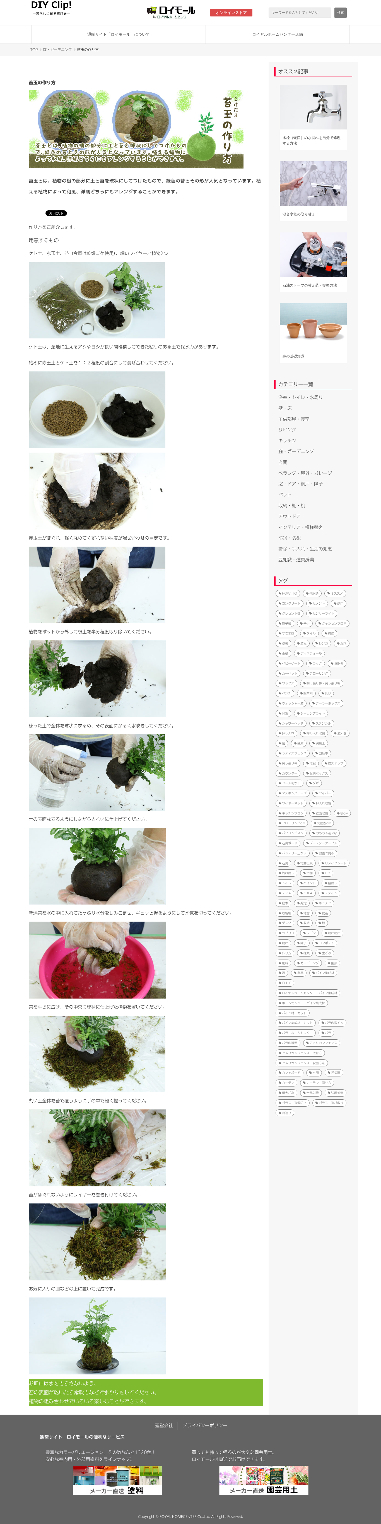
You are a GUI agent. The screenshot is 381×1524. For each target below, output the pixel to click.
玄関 (282, 462)
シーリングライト (312, 713)
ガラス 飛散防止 (294, 1102)
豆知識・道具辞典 (296, 559)
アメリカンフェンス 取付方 (302, 1052)
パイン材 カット (294, 1013)
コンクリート (291, 603)
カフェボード (291, 1072)
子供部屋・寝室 (294, 419)
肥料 (285, 963)
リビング (287, 429)
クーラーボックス (328, 703)
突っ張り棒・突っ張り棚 (323, 683)
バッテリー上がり (294, 853)
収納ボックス (319, 773)
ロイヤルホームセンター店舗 (277, 34)
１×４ (308, 893)
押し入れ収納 (316, 733)
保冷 (285, 713)
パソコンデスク (292, 833)
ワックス (288, 683)
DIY (327, 872)
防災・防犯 (289, 538)
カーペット (289, 673)
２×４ (286, 893)
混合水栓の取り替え (299, 214)
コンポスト (326, 942)
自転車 (323, 753)
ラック (317, 663)
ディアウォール (311, 653)
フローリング (319, 673)
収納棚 (286, 913)
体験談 (314, 593)
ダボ (316, 783)
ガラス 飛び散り (331, 1102)
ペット (285, 494)
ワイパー (325, 793)
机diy (344, 813)
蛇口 (340, 603)
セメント (319, 603)
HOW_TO (289, 593)
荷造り (286, 1112)
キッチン (287, 440)
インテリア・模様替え (300, 527)
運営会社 (164, 1425)
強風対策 (337, 1092)
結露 (306, 913)
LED (328, 693)
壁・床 (285, 408)
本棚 (310, 872)
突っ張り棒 (289, 763)
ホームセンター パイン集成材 (303, 1002)
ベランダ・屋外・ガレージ (305, 473)
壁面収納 (322, 813)
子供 (306, 623)
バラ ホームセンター (297, 1032)
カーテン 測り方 (319, 1082)
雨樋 (285, 653)
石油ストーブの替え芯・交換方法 (310, 285)
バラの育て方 (334, 1022)
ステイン (331, 893)
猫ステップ (335, 763)
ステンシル (323, 723)
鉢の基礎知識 (293, 356)
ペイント (309, 882)
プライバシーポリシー (205, 1425)
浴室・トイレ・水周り (300, 397)
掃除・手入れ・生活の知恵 (305, 549)
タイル (311, 633)
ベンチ (286, 693)
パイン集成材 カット (297, 1022)
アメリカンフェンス (323, 1042)
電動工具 (306, 863)
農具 (300, 972)
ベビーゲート (291, 663)
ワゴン (311, 932)
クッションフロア (334, 623)
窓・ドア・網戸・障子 (300, 484)
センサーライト (323, 613)
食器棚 (338, 663)
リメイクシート (335, 863)
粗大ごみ (288, 1092)
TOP (34, 50)
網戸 (285, 942)
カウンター (289, 773)
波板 (303, 643)
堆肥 (313, 763)
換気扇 (335, 1072)
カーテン (288, 1082)
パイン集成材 (325, 972)
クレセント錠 (291, 613)
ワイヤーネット (292, 803)
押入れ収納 (323, 803)
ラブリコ (288, 932)
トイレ (286, 882)
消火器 (341, 733)
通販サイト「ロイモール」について (118, 34)
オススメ (337, 593)
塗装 (285, 643)
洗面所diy (324, 823)
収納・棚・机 (291, 505)
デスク (286, 922)
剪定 (303, 903)
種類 (306, 953)
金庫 (300, 743)
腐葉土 (320, 743)
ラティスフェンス (294, 753)
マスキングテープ (294, 793)
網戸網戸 (334, 932)
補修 (331, 633)
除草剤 (308, 693)
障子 (303, 942)
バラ (328, 1032)
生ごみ (326, 953)
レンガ (323, 643)
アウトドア (289, 516)
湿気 (343, 643)
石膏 (285, 863)
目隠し (332, 882)
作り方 (286, 953)
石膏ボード (289, 843)
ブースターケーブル (323, 843)
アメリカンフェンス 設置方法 (303, 1062)
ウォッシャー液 (292, 703)
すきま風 (288, 633)
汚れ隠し (288, 872)
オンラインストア (231, 12)
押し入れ (288, 733)
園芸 (334, 963)
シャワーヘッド (292, 723)
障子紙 (286, 623)
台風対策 (313, 1092)
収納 (306, 922)
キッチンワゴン (292, 813)
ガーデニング (309, 963)
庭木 (285, 903)
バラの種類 (289, 1042)
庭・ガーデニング (57, 50)
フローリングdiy (293, 823)
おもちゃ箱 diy (326, 833)
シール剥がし (291, 783)
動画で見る (326, 853)
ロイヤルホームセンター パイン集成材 (309, 992)
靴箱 (325, 913)
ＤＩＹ (286, 982)
